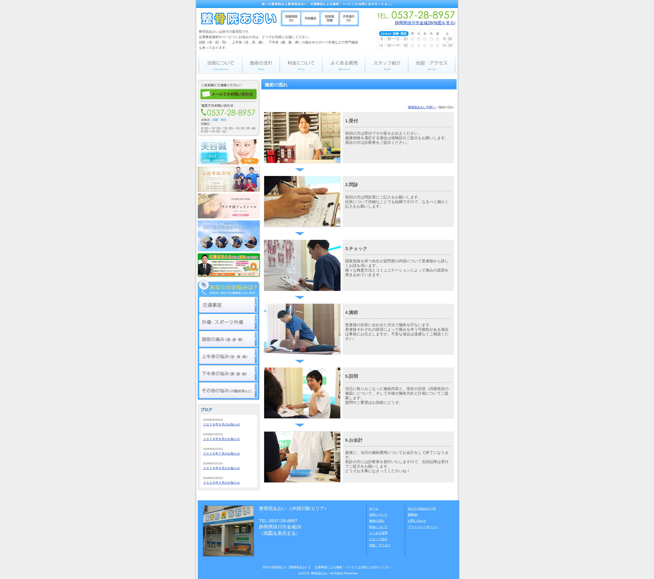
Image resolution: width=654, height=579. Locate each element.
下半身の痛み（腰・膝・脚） (228, 373)
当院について (219, 62)
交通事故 (228, 305)
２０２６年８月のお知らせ (221, 439)
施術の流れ (261, 62)
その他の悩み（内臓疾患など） (228, 390)
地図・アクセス (433, 62)
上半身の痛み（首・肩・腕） (228, 356)
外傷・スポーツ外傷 (228, 322)
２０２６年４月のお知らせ (221, 483)
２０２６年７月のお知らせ (221, 453)
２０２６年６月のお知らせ (221, 468)
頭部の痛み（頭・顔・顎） (228, 339)
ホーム (373, 508)
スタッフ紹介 (386, 62)
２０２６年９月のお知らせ (221, 424)
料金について (301, 62)
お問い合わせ (417, 521)
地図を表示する (280, 533)
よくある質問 (343, 62)
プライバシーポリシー (423, 527)
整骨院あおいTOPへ (422, 107)
